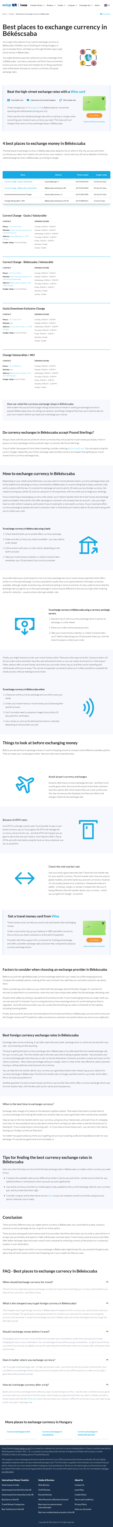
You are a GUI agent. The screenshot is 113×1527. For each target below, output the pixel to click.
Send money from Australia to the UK (18, 1494)
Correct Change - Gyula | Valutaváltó (18, 182)
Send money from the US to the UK (16, 1490)
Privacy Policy (81, 1504)
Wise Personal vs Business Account (53, 1499)
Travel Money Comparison (13, 1504)
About (97, 5)
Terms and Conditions (84, 1499)
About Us (79, 1480)
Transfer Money (36, 5)
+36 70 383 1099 (14, 319)
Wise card (78, 92)
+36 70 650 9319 (14, 226)
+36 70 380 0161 (14, 366)
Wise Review (43, 1485)
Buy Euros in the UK (10, 1499)
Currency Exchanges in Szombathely (52, 1433)
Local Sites (79, 1490)
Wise (55, 916)
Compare (71, 5)
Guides (60, 5)
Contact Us (79, 1485)
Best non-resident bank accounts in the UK (56, 1512)
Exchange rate (84, 5)
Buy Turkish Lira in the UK (13, 1509)
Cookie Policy (80, 1494)
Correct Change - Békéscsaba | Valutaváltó (20, 188)
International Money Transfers (15, 1480)
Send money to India (10, 1485)
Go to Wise (94, 115)
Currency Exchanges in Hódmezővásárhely (88, 1433)
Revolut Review (45, 1494)
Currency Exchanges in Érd (18, 1431)
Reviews (50, 5)
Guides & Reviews (46, 1480)
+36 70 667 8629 (14, 273)
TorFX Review (44, 1490)
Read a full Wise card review (94, 122)
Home (4, 14)
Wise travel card (33, 107)
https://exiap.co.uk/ (23, 1448)
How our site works (83, 1509)
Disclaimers (106, 14)
